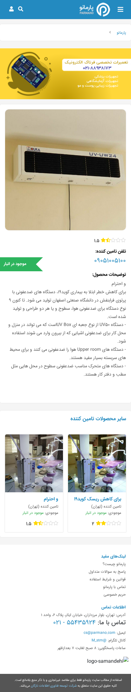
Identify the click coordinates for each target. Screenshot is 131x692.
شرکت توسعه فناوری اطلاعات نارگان (54, 685)
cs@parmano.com (99, 632)
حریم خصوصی (115, 594)
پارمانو (121, 32)
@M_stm (99, 640)
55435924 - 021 (74, 622)
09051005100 (110, 260)
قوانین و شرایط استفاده (108, 579)
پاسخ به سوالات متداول (107, 571)
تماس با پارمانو (114, 587)
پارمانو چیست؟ (114, 564)
